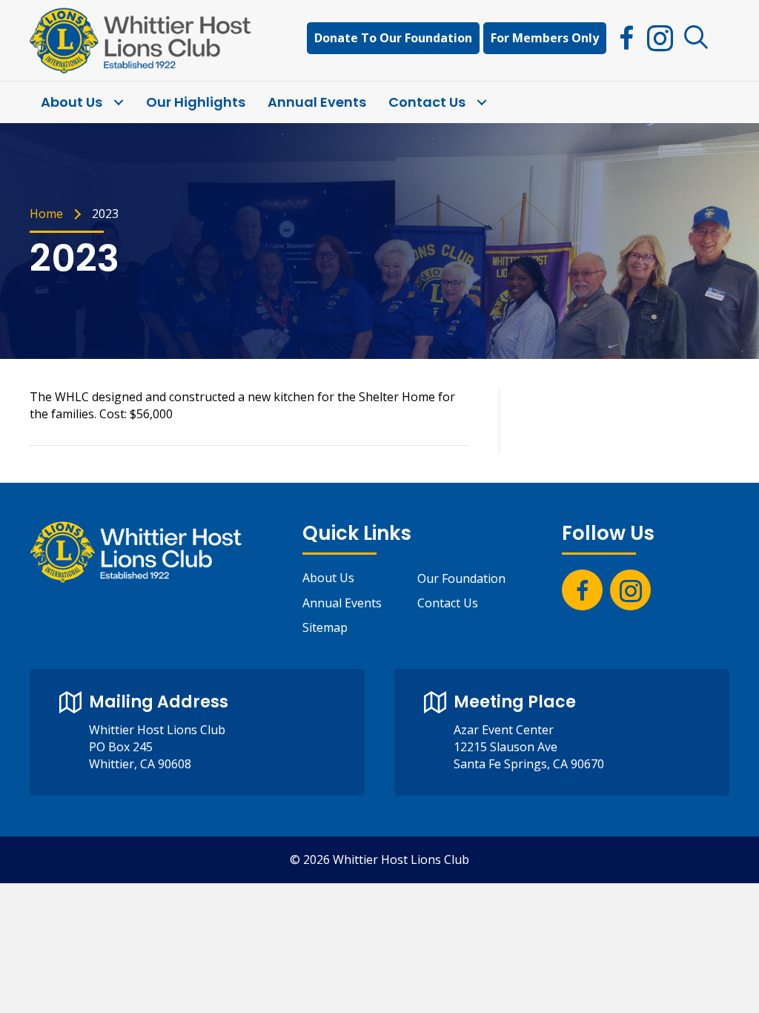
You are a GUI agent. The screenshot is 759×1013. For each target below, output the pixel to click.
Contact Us (447, 603)
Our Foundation (461, 578)
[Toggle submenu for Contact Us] (481, 102)
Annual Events (342, 603)
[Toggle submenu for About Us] (118, 102)
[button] (696, 38)
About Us (328, 578)
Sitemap (325, 627)
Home (46, 213)
